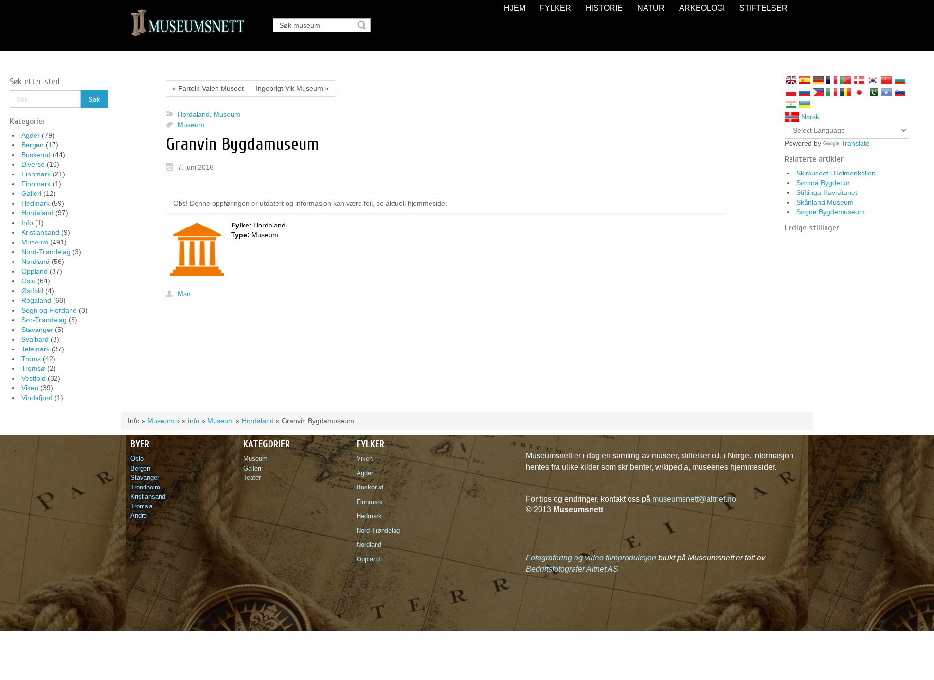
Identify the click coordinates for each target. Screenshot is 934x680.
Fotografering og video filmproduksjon (591, 558)
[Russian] (804, 92)
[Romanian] (845, 92)
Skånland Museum (825, 202)
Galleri (31, 193)
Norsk (809, 117)
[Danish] (859, 80)
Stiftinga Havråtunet (826, 192)
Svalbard (35, 339)
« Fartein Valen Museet (208, 88)
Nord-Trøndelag (46, 252)
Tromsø (33, 368)
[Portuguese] (845, 80)
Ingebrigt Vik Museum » (292, 88)
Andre (138, 515)
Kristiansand (40, 232)
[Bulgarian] (900, 80)
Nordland (35, 261)
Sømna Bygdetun (823, 183)
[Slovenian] (900, 92)
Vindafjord (37, 397)
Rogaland (36, 300)
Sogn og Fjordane (49, 310)
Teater (252, 477)
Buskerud (36, 154)
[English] (791, 80)
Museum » (163, 421)
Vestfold (33, 378)
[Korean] (872, 80)
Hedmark (35, 203)
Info (27, 223)
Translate (855, 143)
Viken (29, 388)
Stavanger (37, 329)
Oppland (34, 271)
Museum (34, 242)
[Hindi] (791, 104)
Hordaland (37, 213)
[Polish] (791, 92)
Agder (30, 135)
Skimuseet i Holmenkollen (836, 173)
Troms (31, 359)
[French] (831, 80)
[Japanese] (859, 92)
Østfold (32, 291)
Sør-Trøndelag (44, 320)
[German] (818, 80)
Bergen (32, 145)
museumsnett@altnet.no (694, 499)
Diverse (33, 164)
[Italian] (831, 92)
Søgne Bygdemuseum (830, 212)
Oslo (28, 281)
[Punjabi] (872, 92)
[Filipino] (818, 92)
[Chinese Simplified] (886, 80)
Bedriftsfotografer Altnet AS (572, 569)
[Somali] (886, 92)
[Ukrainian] (804, 104)
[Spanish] (804, 80)
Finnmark (36, 174)
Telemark (35, 349)
